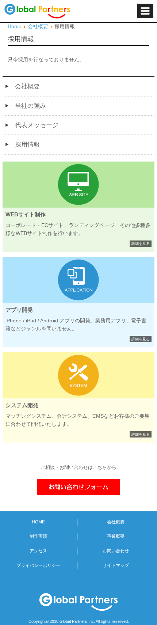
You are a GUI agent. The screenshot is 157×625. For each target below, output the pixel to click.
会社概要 (38, 26)
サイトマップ (116, 565)
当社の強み (30, 105)
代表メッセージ (36, 125)
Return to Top (146, 614)
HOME (38, 521)
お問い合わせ (116, 550)
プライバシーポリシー (38, 565)
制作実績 (38, 536)
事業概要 (116, 536)
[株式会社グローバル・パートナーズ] (55, 11)
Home (15, 26)
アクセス (38, 550)
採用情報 (27, 144)
